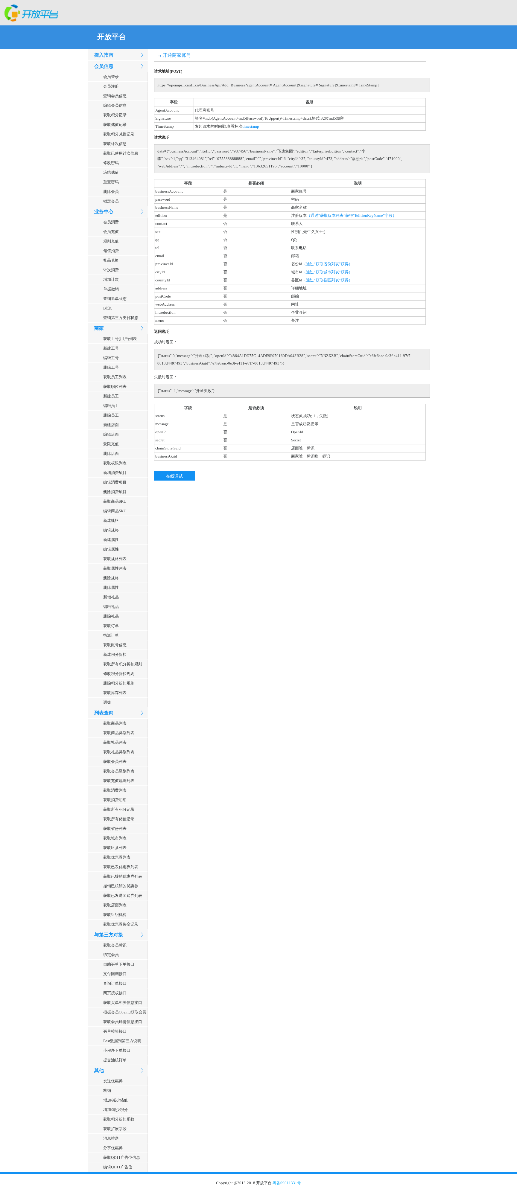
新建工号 (111, 348)
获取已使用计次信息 (120, 153)
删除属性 (111, 587)
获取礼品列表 (115, 742)
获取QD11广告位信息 (121, 1157)
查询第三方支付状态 (120, 317)
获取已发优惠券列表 (120, 867)
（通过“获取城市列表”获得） (327, 272)
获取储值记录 (115, 124)
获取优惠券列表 (116, 857)
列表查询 (103, 712)
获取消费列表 (115, 790)
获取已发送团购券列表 (122, 895)
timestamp (250, 126)
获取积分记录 (115, 115)
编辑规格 (111, 530)
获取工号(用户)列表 (120, 338)
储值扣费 (111, 251)
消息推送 (111, 1138)
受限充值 (111, 444)
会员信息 (103, 66)
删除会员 (111, 191)
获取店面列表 (115, 905)
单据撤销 (111, 289)
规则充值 (111, 241)
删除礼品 (111, 616)
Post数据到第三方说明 (122, 1041)
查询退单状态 (115, 298)
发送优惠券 (113, 1081)
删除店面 (111, 453)
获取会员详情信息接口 (122, 1021)
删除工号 (111, 367)
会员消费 (111, 222)
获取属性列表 (115, 568)
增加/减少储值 (115, 1100)
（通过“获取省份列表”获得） (327, 264)
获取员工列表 (115, 377)
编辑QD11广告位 (117, 1167)
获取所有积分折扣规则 (122, 664)
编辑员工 (111, 405)
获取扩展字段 (115, 1129)
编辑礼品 (111, 606)
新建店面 (111, 425)
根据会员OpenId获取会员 (124, 1012)
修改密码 (111, 163)
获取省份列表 (115, 828)
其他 (99, 1070)
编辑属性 (111, 549)
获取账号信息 (115, 645)
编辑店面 (111, 434)
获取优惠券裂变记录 (120, 924)
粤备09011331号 (287, 1183)
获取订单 (111, 626)
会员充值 (111, 231)
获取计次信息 (115, 143)
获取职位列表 (115, 386)
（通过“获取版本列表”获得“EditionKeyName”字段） (351, 215)
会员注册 (111, 86)
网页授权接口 (115, 993)
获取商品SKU (114, 501)
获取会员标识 (115, 945)
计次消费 (111, 270)
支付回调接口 (115, 974)
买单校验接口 (115, 1031)
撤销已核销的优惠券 (120, 886)
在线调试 (174, 476)
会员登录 (111, 76)
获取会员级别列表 (118, 771)
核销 (107, 1090)
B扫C (107, 308)
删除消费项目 (115, 492)
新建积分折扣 (115, 654)
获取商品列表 (115, 723)
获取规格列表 (115, 559)
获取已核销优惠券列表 (122, 876)
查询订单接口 (115, 983)
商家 (99, 328)
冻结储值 (111, 172)
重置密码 (111, 182)
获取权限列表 (115, 463)
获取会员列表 (115, 761)
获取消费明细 (115, 800)
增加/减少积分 (115, 1109)
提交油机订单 (115, 1060)
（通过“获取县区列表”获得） (327, 280)
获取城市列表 (115, 838)
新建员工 (111, 396)
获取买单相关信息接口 (122, 1002)
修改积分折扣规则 (118, 673)
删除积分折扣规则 (118, 683)
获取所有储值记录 (118, 819)
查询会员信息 (115, 96)
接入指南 (103, 54)
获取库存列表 (115, 692)
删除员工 (111, 415)
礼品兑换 (111, 260)
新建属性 (111, 539)
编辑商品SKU (114, 511)
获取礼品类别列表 (118, 752)
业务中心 (103, 211)
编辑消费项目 (115, 482)
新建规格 (111, 520)
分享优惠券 (113, 1148)
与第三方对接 (108, 934)
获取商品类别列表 (118, 733)
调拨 (107, 702)
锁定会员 (111, 201)
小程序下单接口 (116, 1050)
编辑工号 (111, 358)
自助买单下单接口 (118, 964)
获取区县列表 (115, 847)
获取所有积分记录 (118, 809)
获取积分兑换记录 (118, 134)
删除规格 (111, 578)
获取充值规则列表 (118, 780)
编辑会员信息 (115, 105)
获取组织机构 (115, 914)
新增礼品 (111, 597)
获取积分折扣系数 (118, 1119)
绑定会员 (111, 954)
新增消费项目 (115, 472)
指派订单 (111, 635)
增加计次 (111, 279)
